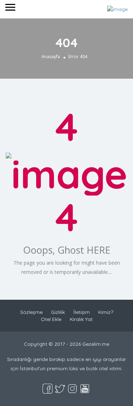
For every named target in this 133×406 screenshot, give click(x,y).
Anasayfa (50, 56)
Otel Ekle (51, 319)
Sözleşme (31, 312)
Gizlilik (58, 312)
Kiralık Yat (81, 319)
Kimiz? (105, 312)
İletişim (81, 312)
